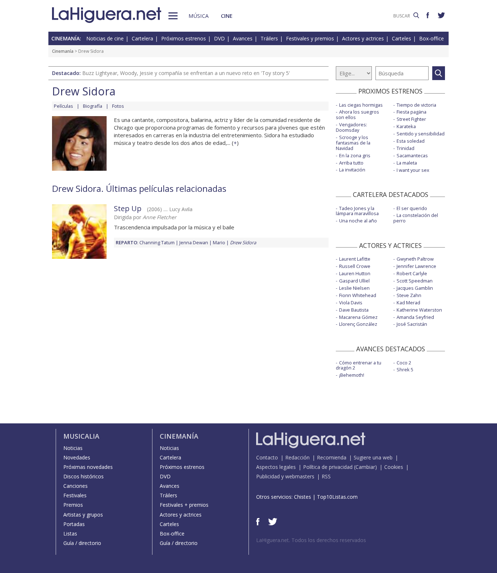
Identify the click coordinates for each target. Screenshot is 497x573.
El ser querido (412, 208)
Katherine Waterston (419, 310)
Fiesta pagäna (411, 111)
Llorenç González (358, 324)
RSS (326, 476)
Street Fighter (411, 119)
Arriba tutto (351, 162)
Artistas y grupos (83, 514)
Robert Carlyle (412, 273)
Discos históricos (83, 476)
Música (198, 15)
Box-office (431, 38)
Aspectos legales (276, 466)
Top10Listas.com (337, 496)
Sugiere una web (373, 457)
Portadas (74, 524)
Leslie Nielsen (354, 288)
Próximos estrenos (183, 38)
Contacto (267, 457)
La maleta (407, 162)
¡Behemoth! (351, 375)
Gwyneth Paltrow (415, 259)
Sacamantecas (412, 155)
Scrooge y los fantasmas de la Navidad (353, 142)
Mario (219, 242)
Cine (226, 15)
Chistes (302, 496)
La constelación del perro (415, 218)
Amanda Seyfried (415, 317)
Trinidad (405, 148)
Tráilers (269, 38)
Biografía (92, 106)
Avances (243, 38)
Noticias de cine (105, 38)
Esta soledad (411, 141)
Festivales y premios (310, 38)
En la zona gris (354, 155)
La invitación (352, 169)
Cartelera (142, 38)
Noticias (73, 447)
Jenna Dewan (193, 242)
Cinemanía (62, 51)
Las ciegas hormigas (361, 105)
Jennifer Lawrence (416, 266)
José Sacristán (412, 324)
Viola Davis (350, 302)
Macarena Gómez (358, 317)
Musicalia (81, 436)
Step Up (128, 208)
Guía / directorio (82, 543)
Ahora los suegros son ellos (357, 114)
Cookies (393, 466)
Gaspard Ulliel (354, 280)
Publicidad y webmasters (285, 476)
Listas (70, 533)
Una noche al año (358, 220)
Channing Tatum (157, 242)
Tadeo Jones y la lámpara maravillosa (357, 211)
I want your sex (413, 170)
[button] (173, 15)
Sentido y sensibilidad (421, 133)
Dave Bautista (354, 310)
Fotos (118, 106)
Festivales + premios (184, 504)
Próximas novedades (88, 466)
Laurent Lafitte (354, 259)
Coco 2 (404, 362)
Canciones (75, 485)
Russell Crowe (354, 266)
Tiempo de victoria (416, 105)
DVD (219, 38)
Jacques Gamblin (415, 288)
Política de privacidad (328, 466)
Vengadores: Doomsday (351, 127)
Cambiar (365, 466)
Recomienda (331, 457)
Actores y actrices (363, 38)
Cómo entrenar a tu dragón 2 (358, 365)
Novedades (76, 457)
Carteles (401, 38)
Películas (63, 106)
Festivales (75, 495)
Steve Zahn (409, 295)
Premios (73, 504)
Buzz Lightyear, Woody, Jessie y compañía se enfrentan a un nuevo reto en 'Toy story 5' (186, 73)
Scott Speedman (415, 280)
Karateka (406, 126)
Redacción (297, 457)
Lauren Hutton (354, 273)
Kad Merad (408, 302)
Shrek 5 (405, 369)
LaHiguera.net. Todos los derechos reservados (311, 540)
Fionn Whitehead (357, 295)
